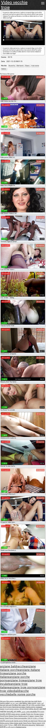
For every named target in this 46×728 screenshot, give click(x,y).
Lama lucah (9, 721)
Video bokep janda (16, 723)
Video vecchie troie (14, 5)
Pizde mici (29, 714)
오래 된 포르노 (32, 718)
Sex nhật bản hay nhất (29, 701)
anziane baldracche (13, 666)
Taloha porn (40, 725)
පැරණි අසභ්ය (11, 727)
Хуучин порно (39, 714)
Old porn (3, 701)
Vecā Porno (4, 716)
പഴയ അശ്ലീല (31, 712)
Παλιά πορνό (36, 723)
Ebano (27, 66)
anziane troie (16, 680)
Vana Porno (27, 723)
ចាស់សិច (3, 714)
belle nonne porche (23, 694)
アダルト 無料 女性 (14, 725)
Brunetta (12, 66)
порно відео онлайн (18, 714)
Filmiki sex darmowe (30, 721)
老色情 (8, 714)
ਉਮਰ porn (40, 712)
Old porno (25, 725)
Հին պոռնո (36, 705)
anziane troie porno (22, 687)
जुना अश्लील (17, 712)
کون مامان (40, 703)
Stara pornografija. (20, 718)
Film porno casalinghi (13, 701)
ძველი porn (7, 707)
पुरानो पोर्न (3, 727)
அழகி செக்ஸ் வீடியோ (12, 709)
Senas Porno (13, 716)
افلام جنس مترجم (16, 703)
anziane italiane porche (18, 668)
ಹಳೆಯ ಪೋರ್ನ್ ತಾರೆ (35, 709)
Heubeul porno (21, 727)
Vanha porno (31, 707)
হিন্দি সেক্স (28, 705)
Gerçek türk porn (6, 705)
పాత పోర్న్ (10, 712)
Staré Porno (9, 718)
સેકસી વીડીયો (24, 709)
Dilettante (20, 66)
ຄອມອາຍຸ (32, 725)
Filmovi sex (42, 721)
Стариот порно (34, 716)
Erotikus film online (19, 705)
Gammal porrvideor (19, 707)
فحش (23, 712)
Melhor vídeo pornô (29, 703)
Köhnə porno (5, 723)
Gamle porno (23, 716)
